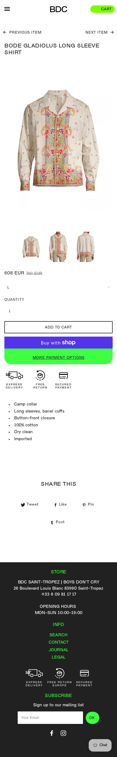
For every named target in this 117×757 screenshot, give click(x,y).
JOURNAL (59, 650)
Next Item (97, 32)
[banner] (58, 9)
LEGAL (59, 657)
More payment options (59, 358)
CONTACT (59, 642)
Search (58, 635)
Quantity (12, 300)
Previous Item (25, 32)
